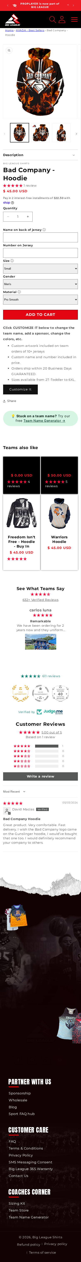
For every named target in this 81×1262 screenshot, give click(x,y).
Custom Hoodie (59, 466)
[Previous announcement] (7, 5)
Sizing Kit (17, 1203)
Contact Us (18, 1176)
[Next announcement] (73, 5)
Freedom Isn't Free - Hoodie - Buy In (21, 541)
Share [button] (11, 401)
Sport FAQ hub (22, 1114)
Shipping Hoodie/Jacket (21, 466)
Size (6, 261)
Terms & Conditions (26, 1148)
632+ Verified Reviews (41, 600)
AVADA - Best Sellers (30, 30)
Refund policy (28, 1244)
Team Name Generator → (44, 421)
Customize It (20, 389)
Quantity (10, 208)
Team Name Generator (29, 1217)
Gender (9, 276)
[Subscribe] (68, 995)
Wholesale (18, 1100)
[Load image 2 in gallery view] (40, 132)
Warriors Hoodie (59, 539)
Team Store (19, 1210)
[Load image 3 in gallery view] (61, 132)
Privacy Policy (21, 1155)
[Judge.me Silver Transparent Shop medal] (20, 693)
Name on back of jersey (22, 230)
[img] (41, 594)
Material (10, 292)
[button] (74, 19)
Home (9, 30)
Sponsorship (20, 1093)
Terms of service (42, 1252)
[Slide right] (76, 133)
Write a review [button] (40, 776)
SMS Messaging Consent (31, 1162)
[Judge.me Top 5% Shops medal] (60, 693)
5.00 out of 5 (52, 732)
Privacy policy (55, 1244)
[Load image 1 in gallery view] (19, 132)
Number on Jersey (18, 245)
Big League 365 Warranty (31, 1169)
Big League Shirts (47, 1237)
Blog (13, 1107)
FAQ (12, 1141)
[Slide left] (4, 133)
